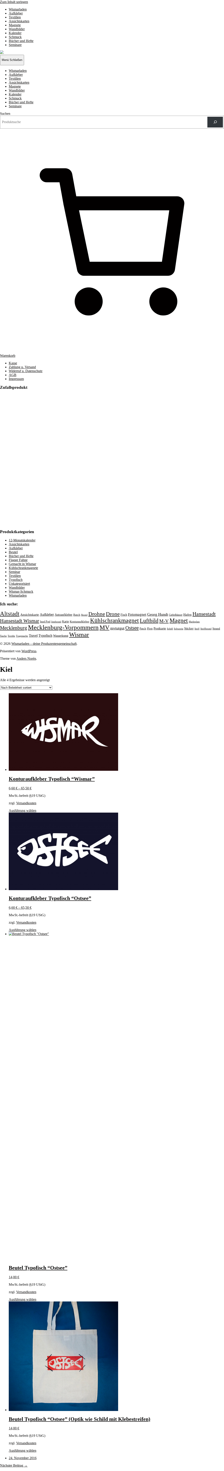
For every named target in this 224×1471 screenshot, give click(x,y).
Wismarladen (18, 9)
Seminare (15, 45)
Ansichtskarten (19, 21)
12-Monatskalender (22, 540)
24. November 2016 (23, 1458)
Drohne (96, 614)
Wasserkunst (60, 635)
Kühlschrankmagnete (23, 568)
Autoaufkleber (63, 614)
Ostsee (132, 628)
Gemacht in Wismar (22, 564)
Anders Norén (26, 658)
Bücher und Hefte (21, 41)
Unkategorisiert (19, 583)
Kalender (15, 33)
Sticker (189, 628)
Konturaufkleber (79, 621)
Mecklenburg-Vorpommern (63, 627)
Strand (216, 628)
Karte (65, 621)
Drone (113, 614)
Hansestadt (204, 614)
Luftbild (149, 620)
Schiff (170, 629)
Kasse (13, 363)
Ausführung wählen (22, 810)
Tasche (3, 636)
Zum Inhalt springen (14, 2)
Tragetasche (22, 636)
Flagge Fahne (18, 560)
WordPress (28, 651)
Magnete (15, 25)
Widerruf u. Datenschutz (25, 371)
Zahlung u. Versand (22, 367)
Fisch (124, 614)
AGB (12, 375)
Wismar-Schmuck (21, 591)
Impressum (16, 379)
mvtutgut (117, 628)
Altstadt (9, 613)
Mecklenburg (13, 628)
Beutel (13, 552)
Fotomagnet (137, 614)
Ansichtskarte (29, 614)
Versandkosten (26, 803)
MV (104, 627)
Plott (150, 628)
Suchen (5, 113)
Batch (76, 614)
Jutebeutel (56, 621)
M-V (164, 621)
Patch (143, 628)
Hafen (187, 614)
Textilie (11, 636)
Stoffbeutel (206, 628)
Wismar (79, 634)
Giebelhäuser (175, 614)
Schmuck (15, 37)
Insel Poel (45, 621)
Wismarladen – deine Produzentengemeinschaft (44, 643)
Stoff (197, 628)
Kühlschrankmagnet (114, 620)
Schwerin (178, 629)
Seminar (14, 572)
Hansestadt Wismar (19, 621)
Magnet (179, 620)
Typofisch (16, 580)
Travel (33, 635)
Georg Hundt (157, 614)
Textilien (15, 17)
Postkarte (160, 628)
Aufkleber (16, 13)
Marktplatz (194, 622)
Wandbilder (17, 29)
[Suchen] (215, 122)
